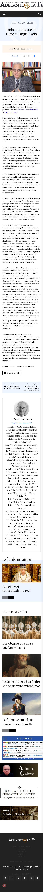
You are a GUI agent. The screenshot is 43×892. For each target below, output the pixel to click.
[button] (4, 14)
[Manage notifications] (4, 885)
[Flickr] (11, 878)
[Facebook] (5, 878)
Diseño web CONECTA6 (21, 874)
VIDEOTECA (21, 852)
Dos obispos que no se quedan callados (17, 645)
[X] (31, 878)
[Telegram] (24, 878)
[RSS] (18, 878)
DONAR (22, 856)
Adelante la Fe (25, 23)
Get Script (17, 758)
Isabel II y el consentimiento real (16, 588)
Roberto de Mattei (18, 49)
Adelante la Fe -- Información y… (17, 744)
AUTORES (21, 854)
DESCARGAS (21, 849)
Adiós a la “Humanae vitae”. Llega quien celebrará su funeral (31, 388)
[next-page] (11, 597)
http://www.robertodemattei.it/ (21, 423)
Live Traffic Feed (24, 739)
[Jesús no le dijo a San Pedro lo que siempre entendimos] (21, 665)
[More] (34, 56)
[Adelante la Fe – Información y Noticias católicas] (21, 5)
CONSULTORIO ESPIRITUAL (21, 847)
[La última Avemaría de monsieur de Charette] (21, 704)
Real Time (24, 758)
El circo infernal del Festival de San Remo (12, 387)
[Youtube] (37, 878)
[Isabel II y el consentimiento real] (21, 573)
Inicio (13, 23)
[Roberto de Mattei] (21, 408)
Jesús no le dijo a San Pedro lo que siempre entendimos (21, 683)
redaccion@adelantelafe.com (21, 861)
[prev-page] (5, 597)
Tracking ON (31, 758)
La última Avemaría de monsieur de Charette (17, 722)
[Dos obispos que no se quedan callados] (21, 627)
